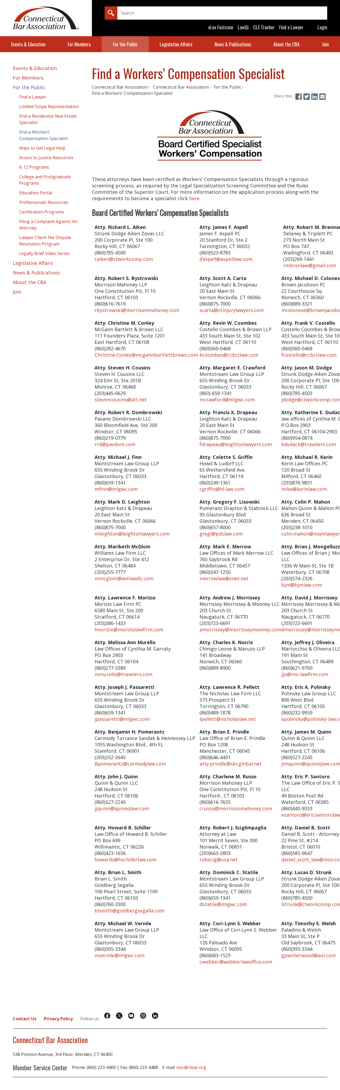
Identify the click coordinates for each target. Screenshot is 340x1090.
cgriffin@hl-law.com (221, 489)
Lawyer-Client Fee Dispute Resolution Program (45, 241)
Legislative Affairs (176, 44)
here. (195, 198)
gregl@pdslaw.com (221, 533)
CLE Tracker (264, 27)
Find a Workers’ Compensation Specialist (132, 93)
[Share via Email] (322, 96)
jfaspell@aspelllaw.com (226, 259)
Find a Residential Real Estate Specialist (48, 119)
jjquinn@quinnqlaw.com (122, 808)
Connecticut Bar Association (120, 87)
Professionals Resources (43, 202)
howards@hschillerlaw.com (125, 859)
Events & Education (28, 44)
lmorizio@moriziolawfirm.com (129, 629)
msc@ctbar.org (191, 1067)
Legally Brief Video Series (44, 253)
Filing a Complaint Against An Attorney (48, 225)
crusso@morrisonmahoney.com (235, 808)
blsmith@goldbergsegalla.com (129, 910)
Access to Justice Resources (46, 158)
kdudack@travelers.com (308, 444)
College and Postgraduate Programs (45, 180)
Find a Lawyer (291, 27)
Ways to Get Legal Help (42, 148)
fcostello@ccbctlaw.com (309, 355)
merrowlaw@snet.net (223, 578)
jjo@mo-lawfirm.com (304, 674)
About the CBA (286, 44)
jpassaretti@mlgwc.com (122, 719)
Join (325, 44)
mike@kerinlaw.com (304, 489)
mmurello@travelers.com (123, 674)
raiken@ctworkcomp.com (124, 259)
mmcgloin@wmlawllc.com (124, 578)
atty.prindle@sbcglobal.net (230, 763)
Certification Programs (41, 212)
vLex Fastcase (220, 27)
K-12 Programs (34, 167)
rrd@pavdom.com (115, 444)
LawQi (243, 27)
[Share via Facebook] (298, 96)
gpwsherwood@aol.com (308, 955)
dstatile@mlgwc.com (223, 904)
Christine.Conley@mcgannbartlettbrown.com (146, 355)
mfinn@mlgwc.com (116, 489)
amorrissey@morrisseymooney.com (240, 629)
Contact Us (24, 1019)
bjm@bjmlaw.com (301, 585)
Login (322, 27)
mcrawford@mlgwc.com (227, 399)
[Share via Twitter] (306, 96)
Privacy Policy (58, 1019)
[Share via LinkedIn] (314, 96)
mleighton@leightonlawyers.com (132, 533)
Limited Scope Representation (49, 106)
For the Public (125, 44)
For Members (79, 44)
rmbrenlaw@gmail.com (309, 265)
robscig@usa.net (218, 859)
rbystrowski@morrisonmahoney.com (137, 310)
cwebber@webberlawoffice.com (235, 962)
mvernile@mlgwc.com (119, 955)
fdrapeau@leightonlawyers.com (235, 444)
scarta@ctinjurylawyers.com (231, 310)
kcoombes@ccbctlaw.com (228, 355)
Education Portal (35, 193)
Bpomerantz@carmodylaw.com (130, 763)
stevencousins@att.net (121, 399)
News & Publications (233, 44)
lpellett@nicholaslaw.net (227, 719)
